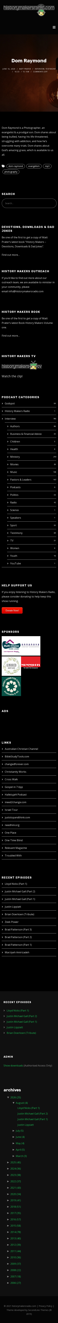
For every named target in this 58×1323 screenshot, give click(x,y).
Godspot (10, 403)
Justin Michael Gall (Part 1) (20, 899)
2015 (15, 1225)
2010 (15, 1257)
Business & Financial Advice (26, 434)
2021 (15, 1187)
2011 (15, 1251)
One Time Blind (14, 840)
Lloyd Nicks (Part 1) (16, 884)
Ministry (15, 456)
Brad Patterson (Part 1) (18, 944)
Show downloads (13, 1065)
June (20, 1137)
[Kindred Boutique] (11, 666)
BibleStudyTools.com (17, 756)
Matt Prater (25, 69)
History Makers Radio (17, 411)
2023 (15, 1175)
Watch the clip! (12, 376)
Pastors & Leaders (20, 479)
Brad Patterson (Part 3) (18, 929)
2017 (15, 1213)
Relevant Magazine (16, 848)
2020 (15, 1194)
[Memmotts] (30, 666)
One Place (10, 832)
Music (13, 472)
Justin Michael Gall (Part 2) (20, 891)
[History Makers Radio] (29, 10)
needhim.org (12, 825)
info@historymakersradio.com (26, 291)
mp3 (47, 166)
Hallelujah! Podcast (16, 794)
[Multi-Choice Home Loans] (11, 645)
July (20, 1130)
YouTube (15, 563)
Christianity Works (15, 771)
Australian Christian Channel (21, 749)
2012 (15, 1245)
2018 (15, 1206)
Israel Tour (11, 810)
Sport (13, 525)
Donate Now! (12, 610)
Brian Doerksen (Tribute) (19, 914)
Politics (14, 495)
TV (11, 540)
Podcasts (15, 487)
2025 (15, 1162)
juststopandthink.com (17, 817)
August (22, 1103)
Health (14, 449)
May (20, 1143)
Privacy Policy (45, 1305)
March (21, 1156)
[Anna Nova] (30, 645)
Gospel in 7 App (14, 787)
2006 (15, 1283)
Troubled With (13, 855)
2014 (15, 1232)
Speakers (15, 517)
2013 (15, 1238)
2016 (15, 1219)
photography (10, 171)
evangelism (34, 166)
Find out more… (11, 255)
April (20, 1149)
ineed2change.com (15, 802)
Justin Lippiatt (13, 906)
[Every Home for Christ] (11, 686)
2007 (15, 1276)
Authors (15, 426)
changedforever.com (17, 764)
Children (15, 441)
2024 (15, 1168)
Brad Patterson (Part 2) (18, 937)
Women (14, 548)
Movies (14, 464)
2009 (15, 1263)
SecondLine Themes (38, 1310)
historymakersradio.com (24, 1305)
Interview (10, 418)
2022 (15, 1181)
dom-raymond (16, 166)
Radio (13, 502)
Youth (13, 555)
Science (14, 510)
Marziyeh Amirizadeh (17, 952)
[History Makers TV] (22, 365)
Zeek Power (12, 922)
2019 (15, 1200)
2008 (15, 1270)
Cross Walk (11, 779)
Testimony (16, 533)
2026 (15, 1097)
